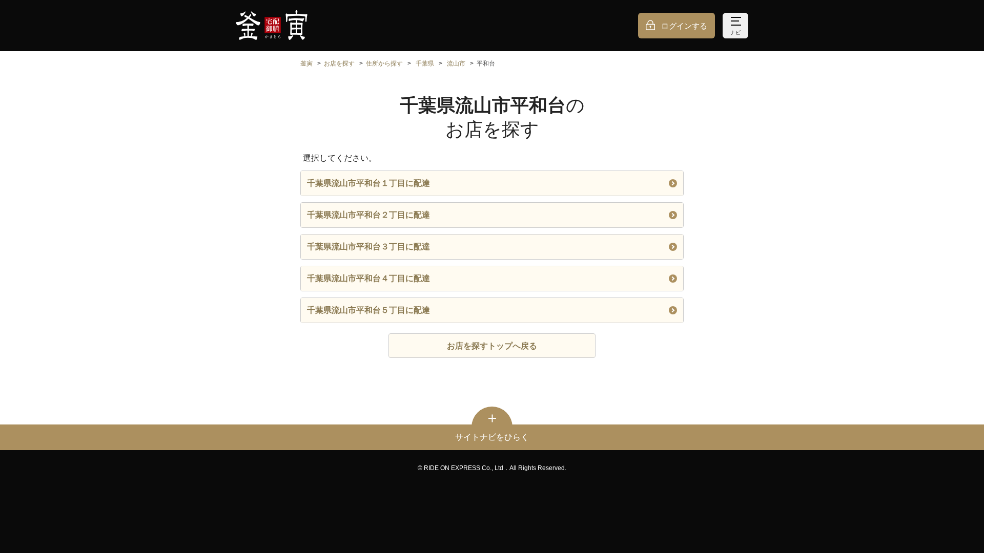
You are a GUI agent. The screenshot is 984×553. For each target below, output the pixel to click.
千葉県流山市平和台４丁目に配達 (368, 278)
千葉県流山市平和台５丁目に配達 (368, 310)
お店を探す (339, 63)
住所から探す (384, 63)
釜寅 (306, 63)
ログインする (684, 26)
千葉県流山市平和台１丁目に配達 (368, 183)
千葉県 (425, 63)
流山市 (456, 63)
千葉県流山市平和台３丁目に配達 (368, 246)
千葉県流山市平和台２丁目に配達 (368, 214)
